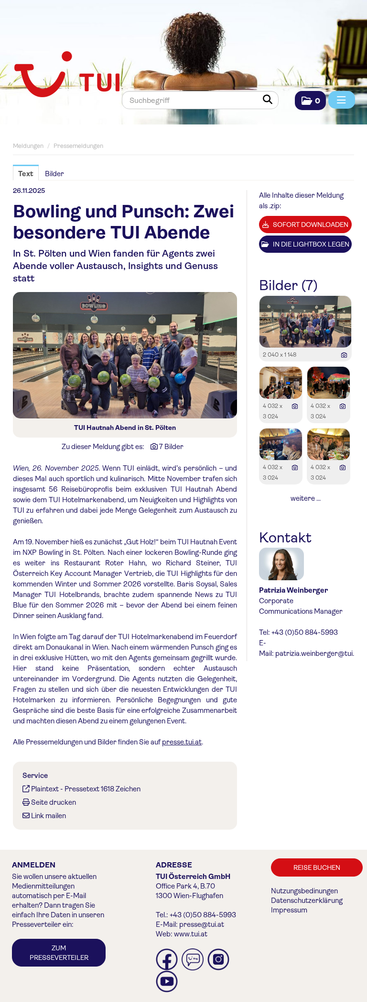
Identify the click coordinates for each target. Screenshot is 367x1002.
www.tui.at (190, 934)
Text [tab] (25, 173)
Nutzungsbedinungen (304, 891)
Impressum (289, 910)
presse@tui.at (201, 924)
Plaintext (45, 789)
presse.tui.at (182, 742)
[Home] (65, 75)
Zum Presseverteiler (59, 952)
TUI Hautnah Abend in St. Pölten (125, 427)
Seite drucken (53, 802)
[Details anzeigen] (344, 355)
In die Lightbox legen (310, 244)
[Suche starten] (269, 100)
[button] (310, 100)
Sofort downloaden (309, 224)
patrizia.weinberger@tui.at (318, 653)
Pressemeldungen (78, 145)
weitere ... (306, 498)
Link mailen (48, 815)
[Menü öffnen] (341, 100)
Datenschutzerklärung (307, 900)
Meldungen (28, 145)
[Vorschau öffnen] (125, 355)
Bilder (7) (288, 285)
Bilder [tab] (54, 173)
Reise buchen (316, 867)
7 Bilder (171, 446)
